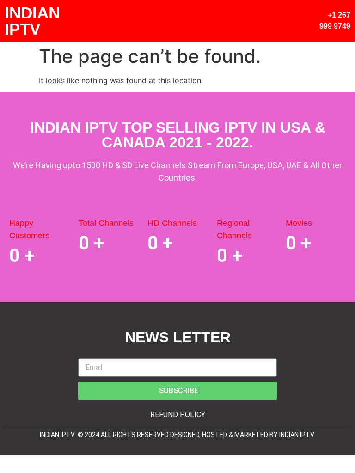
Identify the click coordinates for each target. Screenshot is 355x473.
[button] (289, 21)
